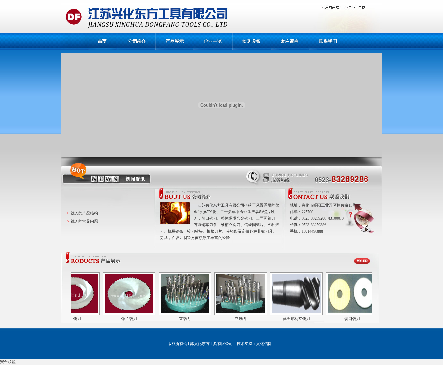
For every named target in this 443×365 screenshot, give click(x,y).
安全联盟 (8, 361)
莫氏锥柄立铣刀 (286, 318)
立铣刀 (174, 318)
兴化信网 (264, 343)
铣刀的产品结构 (84, 213)
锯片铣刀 (118, 318)
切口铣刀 (342, 318)
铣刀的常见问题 (84, 221)
